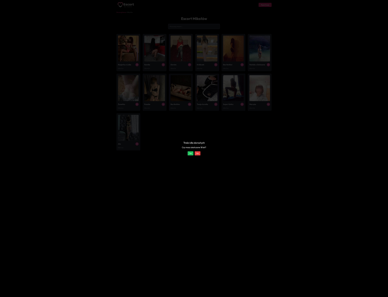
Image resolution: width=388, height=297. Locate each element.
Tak (190, 153)
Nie (197, 153)
